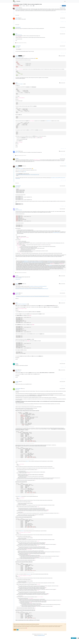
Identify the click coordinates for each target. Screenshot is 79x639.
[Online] (14, 159)
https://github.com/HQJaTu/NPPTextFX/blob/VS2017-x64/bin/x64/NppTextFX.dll (27, 174)
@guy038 (21, 381)
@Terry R (24, 55)
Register (15, 629)
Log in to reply (63, 5)
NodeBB (39, 635)
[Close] (65, 624)
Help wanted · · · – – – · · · (16, 5)
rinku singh (17, 275)
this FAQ (50, 265)
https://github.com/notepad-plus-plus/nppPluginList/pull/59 (37, 286)
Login (17, 629)
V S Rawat (17, 151)
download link (17, 279)
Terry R (16, 33)
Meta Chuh (17, 55)
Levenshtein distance (56, 232)
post (24, 171)
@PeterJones (23, 388)
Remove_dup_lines (18, 277)
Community (18, 1)
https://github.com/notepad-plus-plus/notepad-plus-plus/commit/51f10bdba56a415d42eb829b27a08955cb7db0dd (31, 288)
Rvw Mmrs (17, 363)
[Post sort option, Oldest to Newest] (60, 5)
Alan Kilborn (17, 158)
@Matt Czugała (21, 151)
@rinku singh (24, 283)
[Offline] (14, 8)
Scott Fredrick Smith (18, 27)
